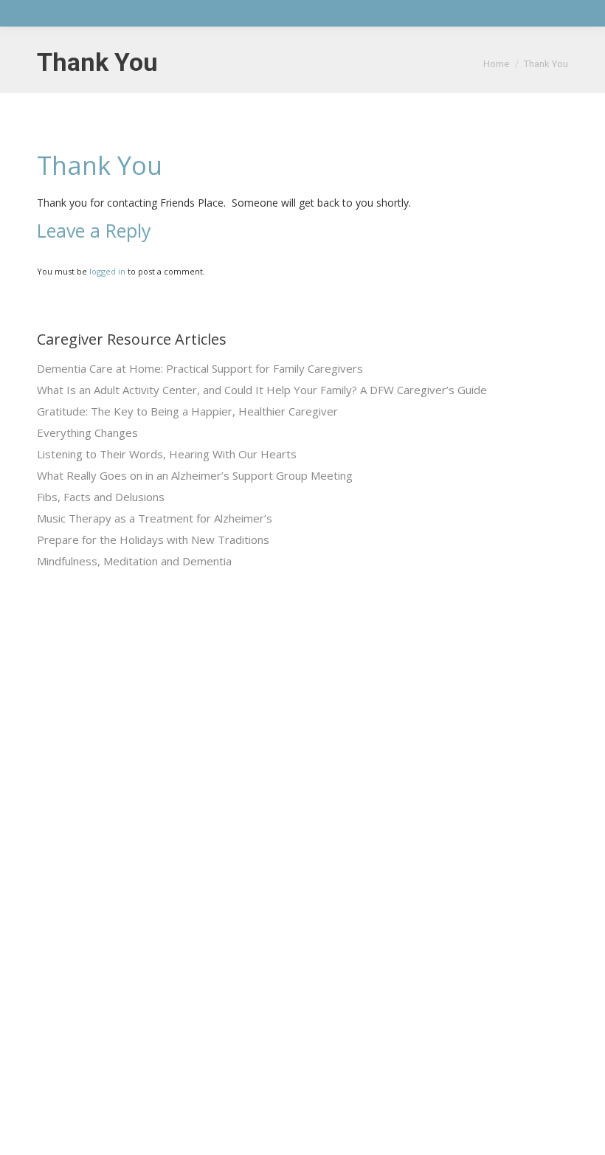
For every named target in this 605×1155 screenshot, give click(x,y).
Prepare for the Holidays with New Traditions (153, 539)
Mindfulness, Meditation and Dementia (134, 561)
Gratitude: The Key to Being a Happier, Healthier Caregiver (187, 411)
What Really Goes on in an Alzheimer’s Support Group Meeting (195, 475)
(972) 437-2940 (507, 770)
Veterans (340, 799)
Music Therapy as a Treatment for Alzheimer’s (154, 518)
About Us (341, 746)
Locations (342, 905)
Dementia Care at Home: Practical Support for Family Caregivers (200, 368)
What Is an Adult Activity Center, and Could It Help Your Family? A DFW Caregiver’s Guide (262, 389)
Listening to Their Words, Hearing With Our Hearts (167, 454)
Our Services (351, 772)
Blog (329, 852)
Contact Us (346, 878)
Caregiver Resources (370, 825)
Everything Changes (87, 432)
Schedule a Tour (358, 931)
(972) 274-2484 (507, 863)
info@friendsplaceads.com (535, 1049)
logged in (107, 271)
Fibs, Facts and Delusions (101, 496)
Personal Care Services (224, 878)
